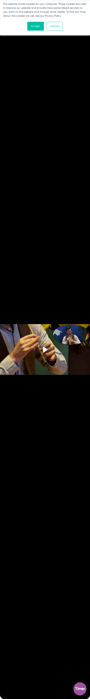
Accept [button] (35, 26)
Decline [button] (54, 26)
